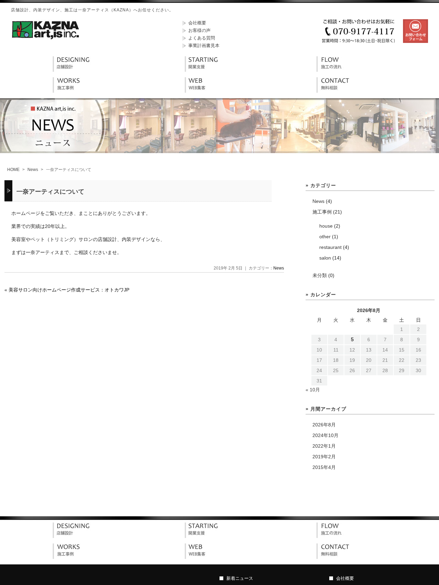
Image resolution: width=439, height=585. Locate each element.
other (325, 236)
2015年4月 (324, 467)
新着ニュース (239, 578)
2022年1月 (324, 446)
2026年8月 (324, 424)
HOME (13, 169)
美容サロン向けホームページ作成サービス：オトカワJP (69, 289)
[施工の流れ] (337, 70)
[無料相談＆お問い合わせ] (337, 91)
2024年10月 (325, 435)
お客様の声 (199, 30)
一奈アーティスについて (50, 191)
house (326, 226)
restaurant (330, 247)
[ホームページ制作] (205, 91)
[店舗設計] (73, 70)
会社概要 (197, 22)
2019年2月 (324, 456)
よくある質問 (201, 38)
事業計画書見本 (204, 45)
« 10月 (313, 389)
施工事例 (322, 212)
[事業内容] (73, 536)
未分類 (319, 275)
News (32, 169)
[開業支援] (205, 70)
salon (325, 258)
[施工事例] (73, 91)
